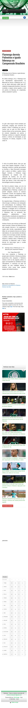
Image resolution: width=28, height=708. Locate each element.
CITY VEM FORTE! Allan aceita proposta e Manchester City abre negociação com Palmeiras (13, 433)
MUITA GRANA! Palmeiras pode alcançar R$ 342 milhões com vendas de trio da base (13, 472)
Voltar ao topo (14, 702)
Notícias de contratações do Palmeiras (11, 285)
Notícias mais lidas (6, 287)
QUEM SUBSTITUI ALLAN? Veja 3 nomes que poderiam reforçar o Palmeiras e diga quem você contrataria (13, 485)
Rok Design (16, 697)
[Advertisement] (15, 2)
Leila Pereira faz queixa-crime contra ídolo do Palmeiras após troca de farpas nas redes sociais (13, 392)
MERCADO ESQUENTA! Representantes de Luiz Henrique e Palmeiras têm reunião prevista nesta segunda (13, 500)
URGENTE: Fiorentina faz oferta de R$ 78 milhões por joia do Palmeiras (13, 405)
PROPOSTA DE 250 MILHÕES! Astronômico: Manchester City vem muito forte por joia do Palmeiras (12, 419)
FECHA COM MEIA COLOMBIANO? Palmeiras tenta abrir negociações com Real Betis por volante (14, 459)
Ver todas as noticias (7, 505)
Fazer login (5, 18)
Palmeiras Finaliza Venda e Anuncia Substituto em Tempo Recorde (13, 379)
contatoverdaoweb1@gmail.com (14, 695)
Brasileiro (5, 577)
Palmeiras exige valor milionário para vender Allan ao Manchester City (13, 446)
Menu (6, 11)
